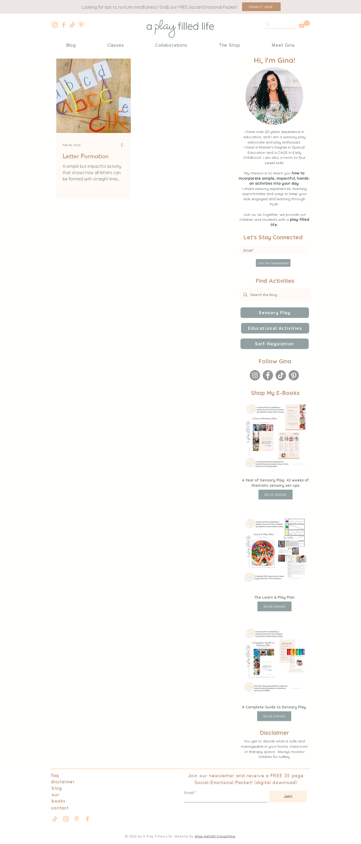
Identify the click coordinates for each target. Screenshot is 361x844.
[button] (261, 6)
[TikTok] (281, 375)
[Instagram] (55, 24)
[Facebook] (63, 24)
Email (189, 793)
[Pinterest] (81, 24)
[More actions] (124, 145)
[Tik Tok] (72, 24)
